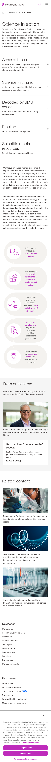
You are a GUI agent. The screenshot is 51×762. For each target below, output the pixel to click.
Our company (8, 660)
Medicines (7, 636)
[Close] (44, 715)
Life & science (8, 648)
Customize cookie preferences (25, 759)
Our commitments (10, 664)
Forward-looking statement (14, 699)
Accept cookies (25, 748)
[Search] (39, 4)
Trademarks (7, 695)
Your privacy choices (11, 691)
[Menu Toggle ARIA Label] (46, 4)
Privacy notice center (11, 687)
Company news (9, 652)
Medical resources (10, 640)
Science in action (28, 12)
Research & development (13, 633)
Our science (12, 12)
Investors (6, 656)
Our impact (7, 644)
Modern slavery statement (14, 703)
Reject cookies (25, 753)
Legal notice (7, 683)
